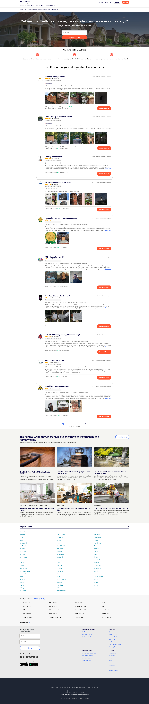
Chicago (22, 588)
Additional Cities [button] (24, 622)
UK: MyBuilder (95, 687)
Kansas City (60, 554)
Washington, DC (107, 617)
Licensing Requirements (115, 647)
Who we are (112, 655)
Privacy (65, 691)
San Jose (22, 560)
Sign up (30, 648)
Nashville (96, 549)
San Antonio (97, 565)
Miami (21, 577)
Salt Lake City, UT (80, 614)
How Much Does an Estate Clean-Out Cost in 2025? (73, 509)
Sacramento (23, 551)
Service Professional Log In (89, 653)
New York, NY (106, 610)
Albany (59, 563)
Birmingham (23, 532)
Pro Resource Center (87, 658)
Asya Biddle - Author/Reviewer (29, 505)
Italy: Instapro (75, 687)
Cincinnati (60, 582)
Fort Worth (97, 560)
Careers (111, 658)
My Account (112, 632)
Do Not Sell (76, 691)
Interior (22, 5)
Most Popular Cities (26, 599)
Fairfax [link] (30, 9)
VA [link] (25, 9)
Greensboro (60, 574)
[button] (51, 98)
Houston (96, 563)
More (42, 5)
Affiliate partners (113, 670)
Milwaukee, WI (27, 610)
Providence (97, 543)
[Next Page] (91, 424)
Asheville (59, 568)
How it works (112, 653)
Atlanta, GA (26, 602)
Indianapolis (23, 591)
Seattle (96, 579)
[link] (74, 78)
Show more (108, 168)
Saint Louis (60, 557)
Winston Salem (61, 579)
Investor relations (113, 663)
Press (110, 660)
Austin (96, 551)
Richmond (97, 574)
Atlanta (22, 585)
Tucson (22, 537)
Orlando (22, 579)
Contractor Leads (86, 660)
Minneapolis (60, 549)
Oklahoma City (61, 591)
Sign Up (125, 2)
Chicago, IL (78, 602)
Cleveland (60, 585)
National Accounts (87, 663)
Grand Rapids (61, 546)
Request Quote (104, 108)
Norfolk (96, 571)
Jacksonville (23, 574)
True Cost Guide (113, 634)
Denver (22, 563)
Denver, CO (27, 606)
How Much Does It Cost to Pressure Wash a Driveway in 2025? (110, 473)
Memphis (96, 546)
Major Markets (26, 527)
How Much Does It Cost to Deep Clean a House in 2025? (37, 509)
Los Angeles (23, 546)
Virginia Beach (98, 577)
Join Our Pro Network (87, 655)
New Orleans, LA (80, 610)
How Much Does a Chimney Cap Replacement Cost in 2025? (73, 473)
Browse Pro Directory (87, 634)
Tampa (22, 582)
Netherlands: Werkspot (84, 687)
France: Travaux (54, 687)
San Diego (23, 554)
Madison (96, 582)
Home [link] (21, 9)
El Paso (96, 557)
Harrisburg (97, 534)
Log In (117, 2)
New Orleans (61, 534)
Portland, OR (53, 614)
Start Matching (74, 37)
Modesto (22, 549)
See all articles (122, 437)
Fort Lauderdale (25, 571)
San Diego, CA (27, 617)
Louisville (59, 532)
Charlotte (60, 571)
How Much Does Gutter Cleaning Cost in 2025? (111, 508)
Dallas (95, 554)
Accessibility (82, 691)
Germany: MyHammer (65, 687)
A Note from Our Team (115, 644)
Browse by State (39, 599)
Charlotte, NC (53, 602)
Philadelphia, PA (28, 614)
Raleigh (59, 577)
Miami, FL (104, 606)
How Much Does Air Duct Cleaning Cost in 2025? (35, 473)
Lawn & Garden (35, 5)
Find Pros (84, 632)
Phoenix (22, 534)
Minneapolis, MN (54, 610)
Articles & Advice (50, 5)
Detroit (59, 543)
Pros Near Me (112, 642)
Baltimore (60, 537)
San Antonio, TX (106, 614)
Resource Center (113, 637)
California (70, 691)
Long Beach (23, 543)
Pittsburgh (97, 540)
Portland (96, 532)
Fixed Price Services (87, 637)
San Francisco (24, 557)
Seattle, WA (79, 617)
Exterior (27, 5)
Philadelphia (97, 537)
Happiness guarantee (114, 668)
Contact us (112, 665)
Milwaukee (97, 585)
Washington (23, 568)
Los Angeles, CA (80, 606)
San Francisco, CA (55, 617)
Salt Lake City (98, 568)
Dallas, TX (104, 602)
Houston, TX (53, 606)
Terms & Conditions (84, 694)
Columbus (60, 588)
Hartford (22, 565)
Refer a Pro (112, 639)
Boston (59, 540)
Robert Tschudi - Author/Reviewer (30, 469)
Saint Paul (60, 551)
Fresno (22, 540)
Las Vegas (60, 560)
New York (60, 565)
